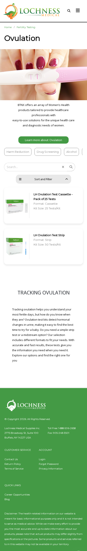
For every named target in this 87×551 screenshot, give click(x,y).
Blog (7, 499)
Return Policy (12, 463)
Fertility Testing (26, 27)
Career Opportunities (17, 494)
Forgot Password (48, 463)
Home (8, 27)
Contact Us (11, 459)
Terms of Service (13, 468)
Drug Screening (48, 151)
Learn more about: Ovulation (43, 140)
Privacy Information (51, 468)
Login (42, 459)
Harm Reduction (18, 151)
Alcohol (71, 151)
